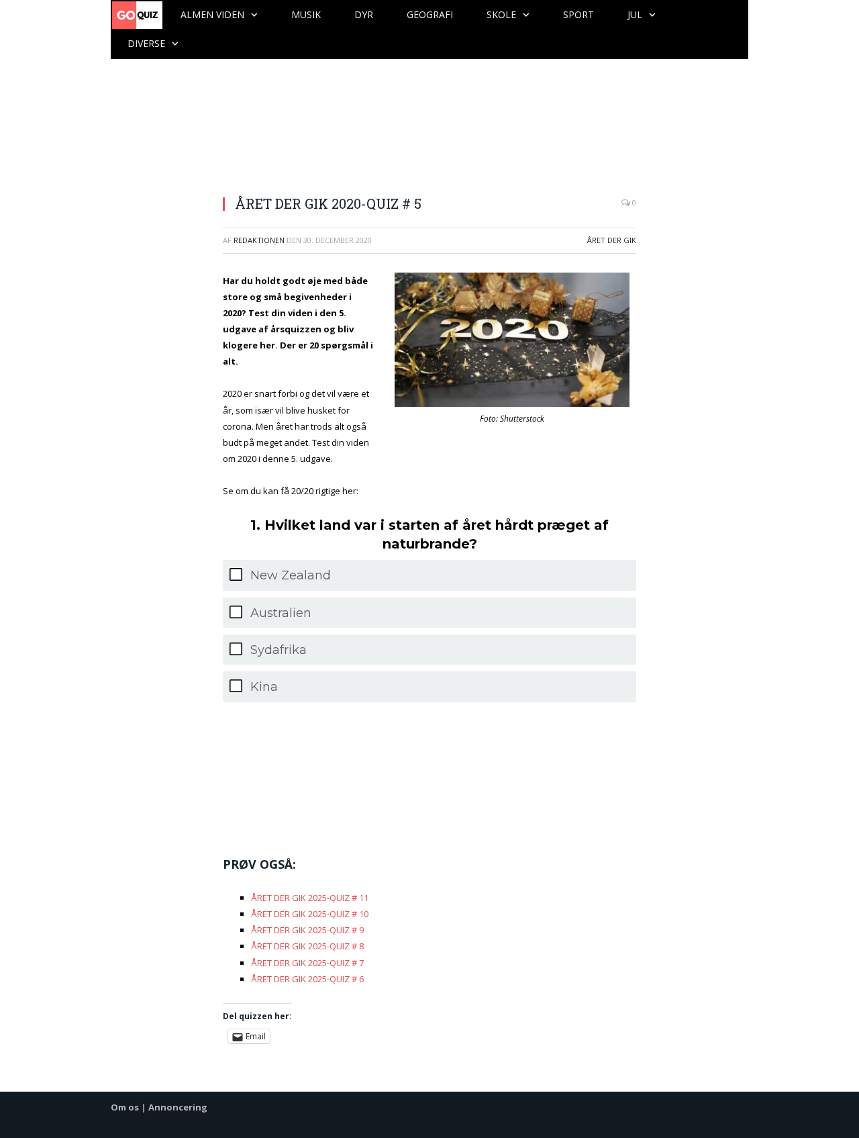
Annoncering (177, 1107)
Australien (280, 613)
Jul (634, 14)
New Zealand (290, 575)
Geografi (430, 14)
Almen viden (212, 14)
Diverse (146, 43)
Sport (578, 14)
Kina (264, 686)
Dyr (363, 14)
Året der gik (611, 240)
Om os (125, 1107)
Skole (501, 14)
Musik (306, 14)
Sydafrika (278, 650)
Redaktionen (259, 240)
